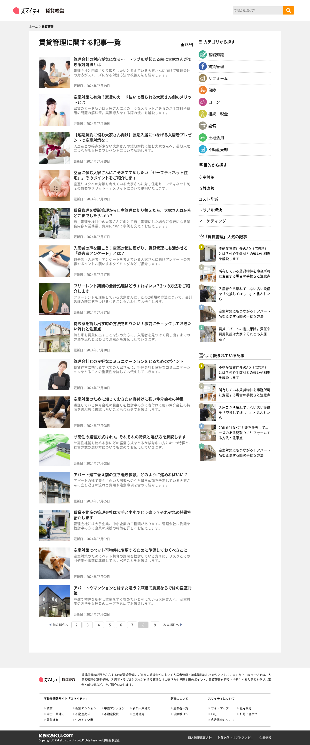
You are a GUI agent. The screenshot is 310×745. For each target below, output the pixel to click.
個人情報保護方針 (200, 737)
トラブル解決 (210, 210)
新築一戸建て (141, 708)
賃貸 (50, 708)
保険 (212, 90)
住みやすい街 (84, 719)
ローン (214, 102)
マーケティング (212, 221)
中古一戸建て (55, 714)
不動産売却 (218, 150)
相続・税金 (218, 114)
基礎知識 (216, 55)
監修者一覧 (180, 708)
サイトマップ (220, 708)
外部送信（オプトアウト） (235, 737)
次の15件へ (171, 624)
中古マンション (114, 708)
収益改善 (206, 188)
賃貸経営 (53, 719)
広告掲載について (223, 719)
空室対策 (206, 177)
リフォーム (218, 78)
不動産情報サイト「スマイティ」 (66, 698)
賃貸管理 (216, 66)
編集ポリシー (182, 714)
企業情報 (265, 737)
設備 (212, 126)
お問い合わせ (248, 714)
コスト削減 (208, 199)
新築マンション (85, 708)
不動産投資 (111, 714)
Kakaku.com (63, 740)
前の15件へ (60, 624)
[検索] (288, 10)
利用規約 (245, 708)
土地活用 (216, 138)
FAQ (214, 714)
